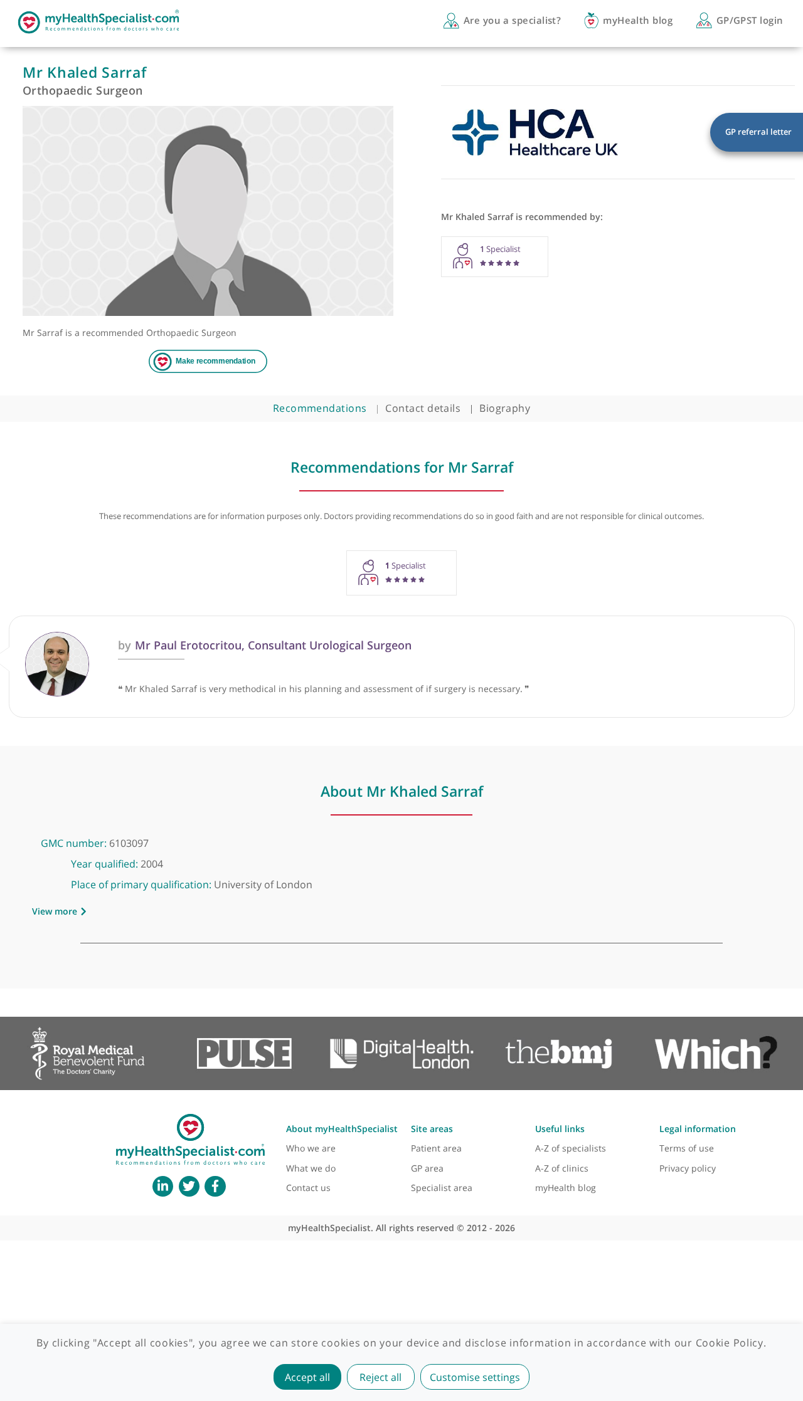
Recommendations (320, 408)
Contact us (308, 1188)
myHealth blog (565, 1188)
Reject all (380, 1377)
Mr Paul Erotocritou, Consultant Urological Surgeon (264, 645)
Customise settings (475, 1377)
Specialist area (441, 1188)
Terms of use (686, 1148)
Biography (504, 408)
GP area (427, 1168)
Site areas (432, 1129)
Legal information (697, 1129)
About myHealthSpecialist (342, 1129)
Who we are (311, 1148)
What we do (311, 1168)
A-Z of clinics (561, 1168)
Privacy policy (687, 1168)
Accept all (307, 1377)
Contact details (422, 408)
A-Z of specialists (570, 1148)
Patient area (436, 1148)
